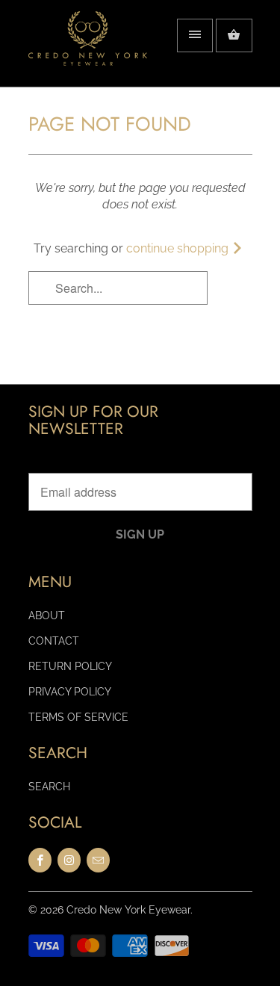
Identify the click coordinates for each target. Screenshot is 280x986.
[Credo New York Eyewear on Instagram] (69, 860)
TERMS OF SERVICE (78, 717)
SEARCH (49, 787)
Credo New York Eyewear (128, 910)
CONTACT (53, 641)
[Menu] (195, 35)
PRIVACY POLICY (69, 692)
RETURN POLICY (70, 666)
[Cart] (234, 35)
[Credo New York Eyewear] (88, 49)
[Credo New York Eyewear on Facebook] (40, 860)
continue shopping (178, 248)
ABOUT (46, 615)
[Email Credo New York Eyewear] (98, 860)
